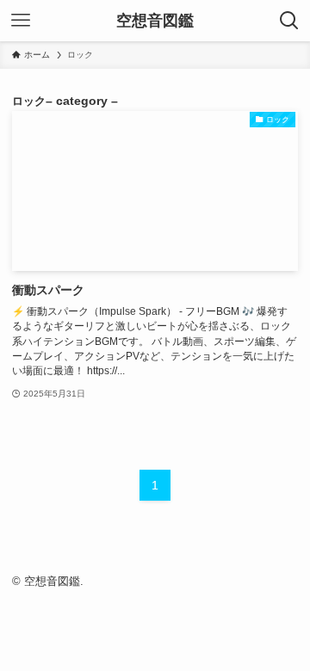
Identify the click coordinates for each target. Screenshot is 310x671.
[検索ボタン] (289, 20)
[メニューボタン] (20, 20)
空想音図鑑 (155, 20)
